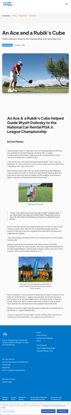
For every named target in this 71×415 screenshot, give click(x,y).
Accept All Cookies (48, 411)
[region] (35, 408)
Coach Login (7, 382)
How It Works (42, 335)
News (15, 15)
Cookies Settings (8, 411)
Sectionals (6, 365)
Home (39, 332)
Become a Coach (8, 379)
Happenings (23, 15)
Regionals (6, 367)
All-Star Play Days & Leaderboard (15, 362)
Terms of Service (5, 398)
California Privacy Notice (22, 399)
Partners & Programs (45, 338)
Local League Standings (46, 348)
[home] (7, 4)
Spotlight (32, 15)
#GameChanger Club (45, 351)
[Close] (68, 404)
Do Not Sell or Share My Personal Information (39, 398)
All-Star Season (8, 359)
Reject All (62, 411)
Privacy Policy (13, 398)
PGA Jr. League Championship (13, 370)
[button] (66, 4)
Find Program (42, 345)
